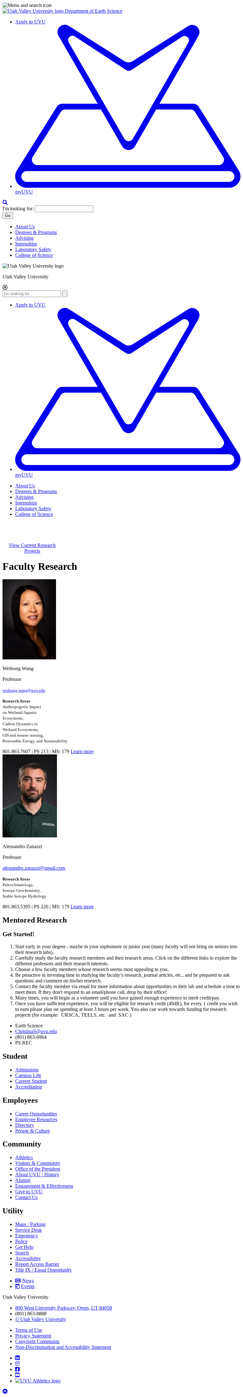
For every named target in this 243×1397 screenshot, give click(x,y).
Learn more (82, 751)
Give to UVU (29, 1191)
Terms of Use (28, 1330)
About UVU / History (37, 1174)
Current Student (31, 1081)
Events (27, 1286)
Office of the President (37, 1169)
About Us (25, 226)
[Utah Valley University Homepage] (34, 11)
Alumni (22, 1180)
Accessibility (28, 1258)
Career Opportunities (36, 1113)
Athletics (24, 1157)
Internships (26, 243)
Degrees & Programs (36, 232)
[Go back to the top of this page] (6, 1391)
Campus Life (28, 1075)
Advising (24, 238)
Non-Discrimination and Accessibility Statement (63, 1347)
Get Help (24, 1247)
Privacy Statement (33, 1335)
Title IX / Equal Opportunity (43, 1270)
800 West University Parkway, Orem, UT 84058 (63, 1308)
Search (22, 1252)
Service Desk (28, 1230)
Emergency (26, 1235)
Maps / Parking (30, 1224)
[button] (121, 5)
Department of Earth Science (93, 11)
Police (21, 1241)
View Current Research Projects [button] (32, 548)
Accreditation (28, 1086)
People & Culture (32, 1130)
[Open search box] (5, 202)
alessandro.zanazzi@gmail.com (34, 868)
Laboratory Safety (33, 249)
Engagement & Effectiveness (44, 1186)
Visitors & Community (37, 1163)
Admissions (27, 1069)
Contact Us (26, 1197)
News (28, 1280)
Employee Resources (36, 1119)
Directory (24, 1125)
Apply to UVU (30, 21)
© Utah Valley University (40, 1319)
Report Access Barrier (37, 1264)
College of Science (34, 255)
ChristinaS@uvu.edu (36, 1031)
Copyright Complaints (37, 1341)
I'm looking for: (18, 208)
